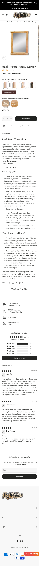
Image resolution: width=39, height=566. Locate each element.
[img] (6, 371)
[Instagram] (21, 541)
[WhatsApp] (20, 283)
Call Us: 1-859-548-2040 (19, 9)
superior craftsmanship (23, 181)
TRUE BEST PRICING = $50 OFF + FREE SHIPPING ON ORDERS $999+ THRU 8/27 (19, 3)
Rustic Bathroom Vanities (14, 22)
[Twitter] (13, 283)
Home (3, 22)
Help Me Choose (9, 92)
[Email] (23, 283)
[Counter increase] (11, 118)
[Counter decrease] (3, 118)
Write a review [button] (19, 358)
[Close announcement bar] (36, 3)
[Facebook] (10, 283)
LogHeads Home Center (23, 240)
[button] (3, 15)
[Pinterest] (16, 283)
